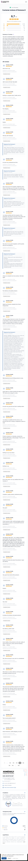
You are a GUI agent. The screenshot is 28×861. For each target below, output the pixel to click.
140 (12, 765)
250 (18, 765)
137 (20, 762)
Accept (4, 858)
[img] (13, 34)
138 (23, 762)
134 (10, 762)
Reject (9, 858)
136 (16, 762)
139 (9, 765)
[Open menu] (26, 1)
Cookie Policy (15, 858)
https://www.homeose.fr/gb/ (10, 787)
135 (13, 762)
